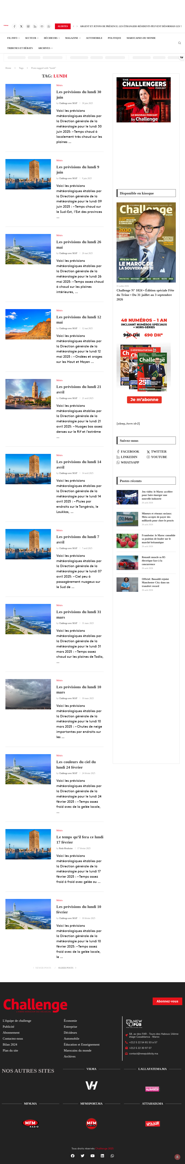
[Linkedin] (35, 26)
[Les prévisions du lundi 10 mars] (28, 694)
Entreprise (70, 1026)
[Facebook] (14, 26)
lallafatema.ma (152, 1068)
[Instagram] (28, 26)
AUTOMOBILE (94, 38)
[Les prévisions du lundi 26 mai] (28, 249)
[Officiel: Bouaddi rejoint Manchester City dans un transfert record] (127, 584)
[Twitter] (21, 26)
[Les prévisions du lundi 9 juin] (28, 174)
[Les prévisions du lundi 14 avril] (28, 469)
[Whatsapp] (48, 26)
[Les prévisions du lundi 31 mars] (28, 619)
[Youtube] (41, 26)
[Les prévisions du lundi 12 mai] (28, 324)
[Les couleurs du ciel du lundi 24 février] (28, 769)
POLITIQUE (114, 38)
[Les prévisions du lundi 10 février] (28, 914)
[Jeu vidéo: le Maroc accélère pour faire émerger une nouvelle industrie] (127, 497)
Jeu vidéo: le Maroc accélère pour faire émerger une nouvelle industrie (157, 495)
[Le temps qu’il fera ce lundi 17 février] (28, 844)
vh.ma (91, 1068)
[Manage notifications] (177, 1157)
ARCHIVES (44, 48)
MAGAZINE (71, 38)
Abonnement (11, 1032)
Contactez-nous (13, 1038)
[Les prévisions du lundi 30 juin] (28, 99)
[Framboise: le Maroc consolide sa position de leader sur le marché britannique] (127, 541)
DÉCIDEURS (50, 38)
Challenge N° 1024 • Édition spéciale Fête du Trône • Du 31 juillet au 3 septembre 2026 (145, 295)
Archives (70, 1056)
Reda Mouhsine (66, 848)
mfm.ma (30, 1103)
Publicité (8, 1026)
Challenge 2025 (104, 1148)
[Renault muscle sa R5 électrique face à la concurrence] (127, 563)
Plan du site (10, 1050)
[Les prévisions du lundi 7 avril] (28, 544)
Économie (70, 1020)
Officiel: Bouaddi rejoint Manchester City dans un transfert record (155, 583)
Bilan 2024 (10, 1044)
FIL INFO (12, 38)
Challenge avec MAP (68, 103)
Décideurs (70, 1032)
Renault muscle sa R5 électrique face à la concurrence (153, 561)
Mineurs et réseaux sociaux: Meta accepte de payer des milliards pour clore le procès (158, 517)
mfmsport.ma (91, 1103)
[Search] (179, 43)
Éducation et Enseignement (82, 1044)
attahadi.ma (152, 1103)
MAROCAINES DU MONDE (141, 38)
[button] (73, 26)
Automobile (71, 1038)
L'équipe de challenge (17, 1020)
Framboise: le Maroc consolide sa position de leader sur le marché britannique (158, 539)
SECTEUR (30, 38)
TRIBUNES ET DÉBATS (20, 48)
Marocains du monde (77, 1050)
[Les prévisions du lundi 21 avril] (28, 394)
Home (8, 68)
